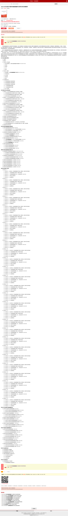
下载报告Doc (18, 28)
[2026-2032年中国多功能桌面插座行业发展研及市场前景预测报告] (5, 467)
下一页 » (8, 471)
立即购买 (3, 28)
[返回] (0, 1)
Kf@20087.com (6, 24)
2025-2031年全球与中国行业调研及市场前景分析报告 (12, 495)
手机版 (31, 1)
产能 (11, 129)
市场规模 (14, 72)
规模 (39, 52)
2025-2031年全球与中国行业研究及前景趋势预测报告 (12, 501)
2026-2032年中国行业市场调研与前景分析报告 (11, 500)
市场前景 (29, 55)
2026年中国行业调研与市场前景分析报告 (9, 504)
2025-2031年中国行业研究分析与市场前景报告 (11, 496)
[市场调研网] (67, 1)
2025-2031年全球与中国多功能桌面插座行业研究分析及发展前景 (19, 52)
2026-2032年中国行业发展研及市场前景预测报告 (16, 41)
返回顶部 (34, 508)
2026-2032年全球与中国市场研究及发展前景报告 (11, 505)
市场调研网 (36, 1)
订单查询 (11, 28)
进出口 (11, 142)
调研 (5, 52)
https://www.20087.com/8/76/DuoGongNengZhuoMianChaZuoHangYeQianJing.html (12, 32)
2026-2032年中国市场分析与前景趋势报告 (10, 499)
